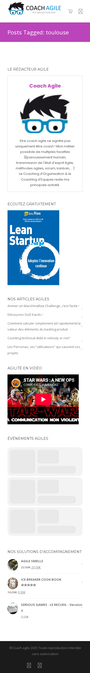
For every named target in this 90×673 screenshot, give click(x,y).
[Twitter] (40, 665)
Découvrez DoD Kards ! (25, 314)
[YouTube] (51, 665)
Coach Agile (45, 85)
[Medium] (61, 665)
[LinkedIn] (29, 665)
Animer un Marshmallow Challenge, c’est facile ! (43, 306)
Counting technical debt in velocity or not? (39, 338)
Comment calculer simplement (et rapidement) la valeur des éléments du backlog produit (44, 326)
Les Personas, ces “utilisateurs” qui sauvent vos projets (44, 349)
